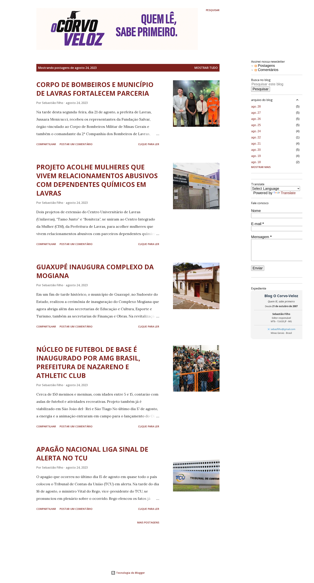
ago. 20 (256, 149)
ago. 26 (256, 118)
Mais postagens (148, 522)
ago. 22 (256, 137)
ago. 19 (256, 155)
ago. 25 (256, 125)
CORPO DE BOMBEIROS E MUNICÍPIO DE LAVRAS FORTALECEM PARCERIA (95, 89)
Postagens (266, 66)
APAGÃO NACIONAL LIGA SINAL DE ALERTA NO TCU (92, 453)
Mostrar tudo (206, 68)
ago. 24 (256, 131)
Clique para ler (148, 144)
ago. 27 (256, 112)
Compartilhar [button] (46, 144)
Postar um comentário (76, 144)
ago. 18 (256, 162)
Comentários (267, 70)
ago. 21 (256, 143)
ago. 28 (256, 106)
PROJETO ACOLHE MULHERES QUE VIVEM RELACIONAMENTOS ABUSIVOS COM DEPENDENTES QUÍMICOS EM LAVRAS (97, 180)
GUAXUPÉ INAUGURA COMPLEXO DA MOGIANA (95, 271)
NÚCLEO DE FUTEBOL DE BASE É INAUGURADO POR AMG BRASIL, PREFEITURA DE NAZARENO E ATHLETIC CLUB (88, 362)
